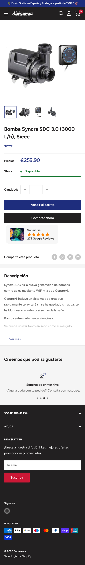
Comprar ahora (42, 218)
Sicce (8, 146)
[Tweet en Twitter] (70, 257)
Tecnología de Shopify (17, 556)
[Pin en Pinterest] (62, 257)
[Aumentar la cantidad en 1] (46, 189)
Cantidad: (11, 189)
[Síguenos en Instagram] (7, 511)
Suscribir (17, 477)
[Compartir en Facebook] (54, 257)
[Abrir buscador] (61, 13)
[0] (77, 13)
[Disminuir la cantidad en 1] (25, 189)
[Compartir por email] (78, 257)
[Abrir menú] (6, 13)
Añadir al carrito (42, 205)
